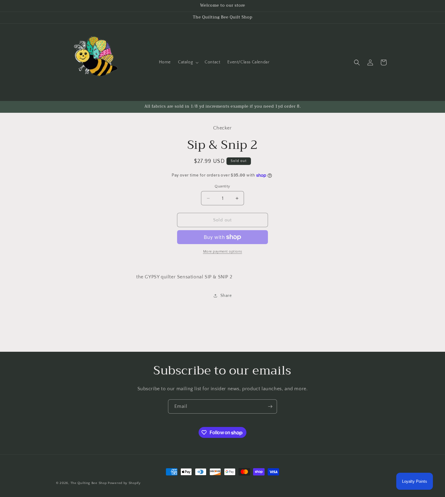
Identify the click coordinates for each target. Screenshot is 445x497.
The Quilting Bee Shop (89, 483)
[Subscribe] (270, 406)
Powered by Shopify (124, 483)
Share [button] (226, 295)
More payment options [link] (222, 252)
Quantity (222, 186)
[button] (187, 62)
